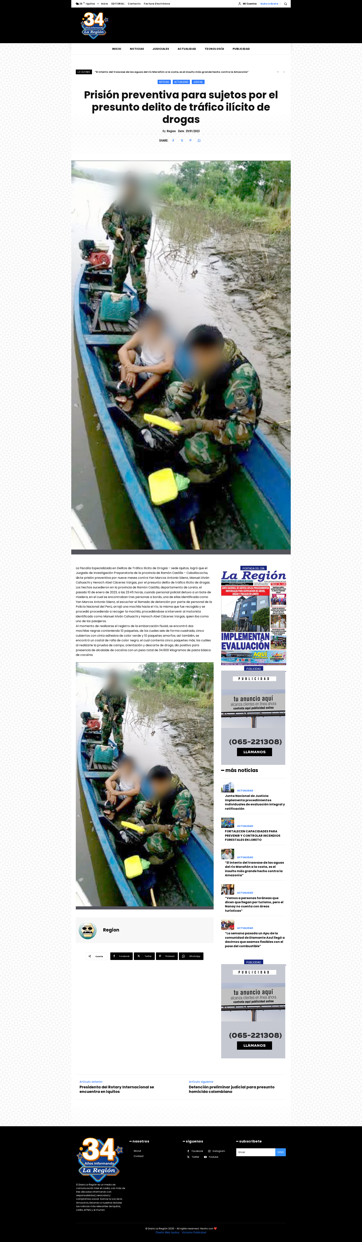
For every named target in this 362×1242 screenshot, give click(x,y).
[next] (283, 72)
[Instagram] (209, 1151)
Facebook (197, 1151)
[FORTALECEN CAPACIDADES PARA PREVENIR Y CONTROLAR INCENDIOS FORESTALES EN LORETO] (227, 823)
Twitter (195, 1156)
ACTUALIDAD (181, 82)
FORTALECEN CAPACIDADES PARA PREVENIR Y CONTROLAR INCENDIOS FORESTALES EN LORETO (252, 835)
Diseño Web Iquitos (168, 1232)
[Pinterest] (190, 140)
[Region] (90, 930)
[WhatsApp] (199, 140)
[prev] (277, 72)
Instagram (219, 1151)
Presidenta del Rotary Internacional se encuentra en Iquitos (117, 1089)
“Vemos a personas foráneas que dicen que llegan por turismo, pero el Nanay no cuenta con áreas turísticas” (254, 904)
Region (171, 131)
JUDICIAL (198, 82)
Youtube (213, 1156)
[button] (285, 4)
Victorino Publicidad (194, 1232)
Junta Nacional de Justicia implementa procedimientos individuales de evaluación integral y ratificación (255, 802)
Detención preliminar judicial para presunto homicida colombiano (232, 1089)
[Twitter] (182, 140)
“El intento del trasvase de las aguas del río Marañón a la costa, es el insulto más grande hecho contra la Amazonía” (254, 868)
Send (281, 1152)
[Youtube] (205, 1157)
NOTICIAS (164, 82)
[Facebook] (173, 140)
